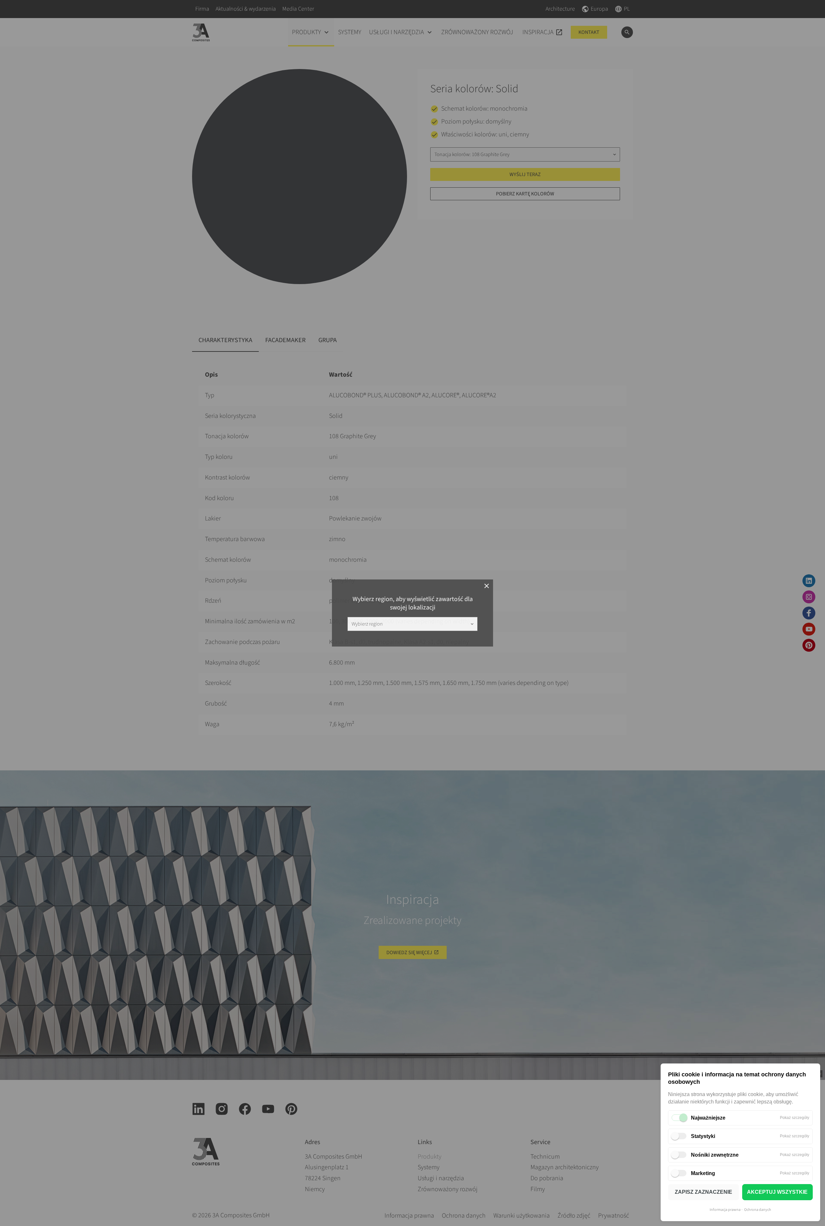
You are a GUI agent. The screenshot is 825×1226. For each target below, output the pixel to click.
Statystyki (703, 1136)
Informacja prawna (725, 1209)
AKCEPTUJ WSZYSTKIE (777, 1192)
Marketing (703, 1173)
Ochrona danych (757, 1209)
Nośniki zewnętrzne (715, 1155)
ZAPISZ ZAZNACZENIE (703, 1192)
